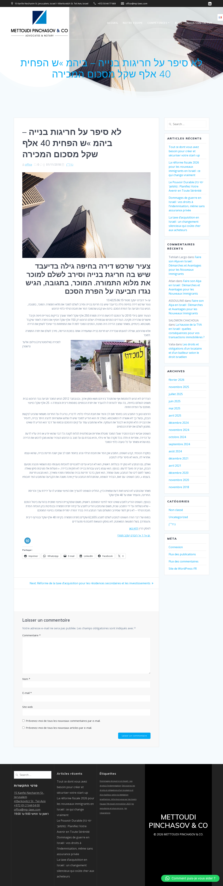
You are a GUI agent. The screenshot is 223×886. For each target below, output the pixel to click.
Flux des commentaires (183, 561)
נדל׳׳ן (69, 164)
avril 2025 (175, 415)
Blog (178, 22)
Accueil (112, 22)
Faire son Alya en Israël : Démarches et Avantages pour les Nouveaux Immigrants (185, 265)
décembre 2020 (179, 473)
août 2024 (175, 451)
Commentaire (31, 635)
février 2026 (176, 380)
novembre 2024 (179, 430)
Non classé (176, 510)
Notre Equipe (133, 22)
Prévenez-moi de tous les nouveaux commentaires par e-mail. (63, 720)
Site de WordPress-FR (183, 568)
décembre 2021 (179, 458)
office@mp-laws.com (27, 809)
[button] (190, 878)
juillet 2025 (176, 394)
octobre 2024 (177, 437)
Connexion (176, 547)
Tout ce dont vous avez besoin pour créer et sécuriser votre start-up (184, 151)
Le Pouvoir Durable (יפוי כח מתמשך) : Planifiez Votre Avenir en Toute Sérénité (186, 186)
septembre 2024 (179, 444)
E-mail (27, 693)
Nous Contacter (199, 22)
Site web (27, 707)
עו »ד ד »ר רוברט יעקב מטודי (134, 535)
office (28, 164)
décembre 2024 (179, 423)
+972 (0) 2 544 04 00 (27, 805)
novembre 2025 (179, 387)
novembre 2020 (179, 480)
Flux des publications (182, 554)
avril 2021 (175, 466)
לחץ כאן (133, 528)
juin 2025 (174, 401)
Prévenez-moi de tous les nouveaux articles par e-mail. (59, 727)
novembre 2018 (179, 487)
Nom (26, 679)
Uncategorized (178, 517)
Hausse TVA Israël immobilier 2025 (115, 804)
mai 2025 (174, 408)
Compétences (157, 22)
